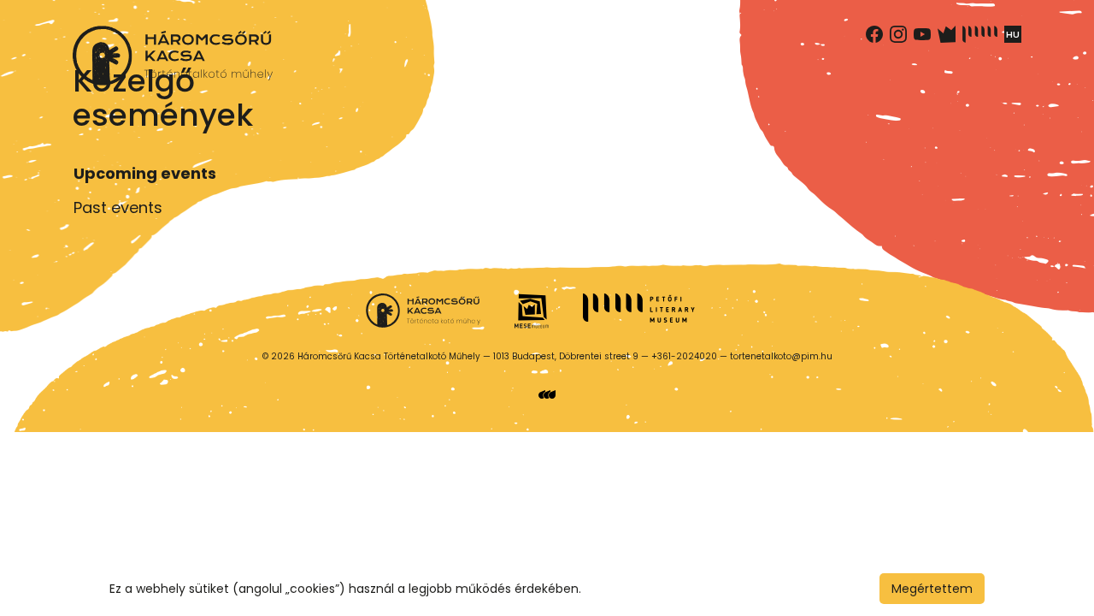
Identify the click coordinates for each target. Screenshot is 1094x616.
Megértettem (932, 588)
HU (1013, 34)
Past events (118, 207)
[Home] (173, 56)
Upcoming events (145, 173)
